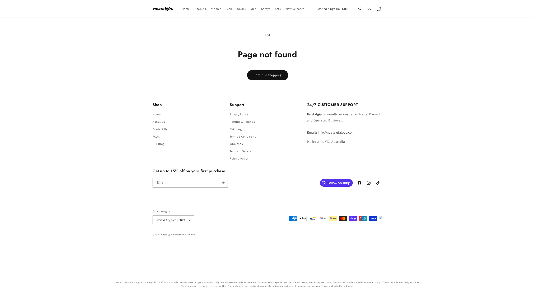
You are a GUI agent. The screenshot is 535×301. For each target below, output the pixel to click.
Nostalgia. (167, 234)
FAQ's (156, 136)
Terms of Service (241, 151)
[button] (360, 8)
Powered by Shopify (184, 234)
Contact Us (160, 129)
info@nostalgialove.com (336, 132)
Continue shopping (267, 75)
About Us (159, 122)
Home (156, 114)
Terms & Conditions (243, 136)
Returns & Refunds (242, 122)
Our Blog (158, 144)
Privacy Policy (239, 114)
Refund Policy (239, 158)
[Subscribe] (223, 182)
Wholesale (237, 144)
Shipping (236, 129)
